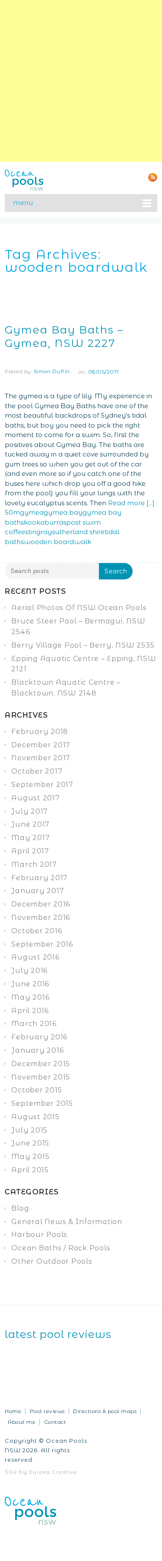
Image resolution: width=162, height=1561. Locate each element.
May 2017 (30, 838)
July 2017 (29, 811)
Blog (20, 1208)
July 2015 (29, 1130)
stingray (38, 532)
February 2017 (39, 878)
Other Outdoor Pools (51, 1261)
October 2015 (36, 1090)
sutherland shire (78, 532)
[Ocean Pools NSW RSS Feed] (152, 177)
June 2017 (30, 824)
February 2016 (39, 1037)
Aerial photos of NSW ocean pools (78, 608)
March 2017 (34, 864)
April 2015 (30, 1170)
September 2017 (42, 784)
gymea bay (63, 512)
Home (13, 1411)
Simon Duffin (52, 371)
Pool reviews (47, 1411)
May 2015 (30, 1156)
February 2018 (39, 731)
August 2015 (35, 1117)
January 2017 (37, 891)
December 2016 (40, 904)
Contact (55, 1422)
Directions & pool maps (105, 1411)
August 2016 (35, 957)
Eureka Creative (53, 1472)
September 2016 (42, 944)
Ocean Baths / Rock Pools (60, 1248)
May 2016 (30, 997)
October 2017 (36, 771)
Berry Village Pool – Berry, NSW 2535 (82, 645)
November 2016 (40, 917)
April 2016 (30, 1011)
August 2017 (35, 798)
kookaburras (45, 522)
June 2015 (30, 1143)
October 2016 (36, 931)
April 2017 (30, 851)
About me (21, 1422)
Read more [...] (131, 503)
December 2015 (40, 1064)
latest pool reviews (58, 1334)
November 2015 (40, 1077)
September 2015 (42, 1103)
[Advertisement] (81, 81)
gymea (32, 512)
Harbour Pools (39, 1235)
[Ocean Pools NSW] (24, 179)
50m (12, 512)
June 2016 (30, 984)
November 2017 (40, 758)
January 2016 (37, 1050)
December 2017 (40, 745)
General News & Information (66, 1222)
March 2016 (34, 1024)
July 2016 (29, 970)
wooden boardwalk (57, 542)
